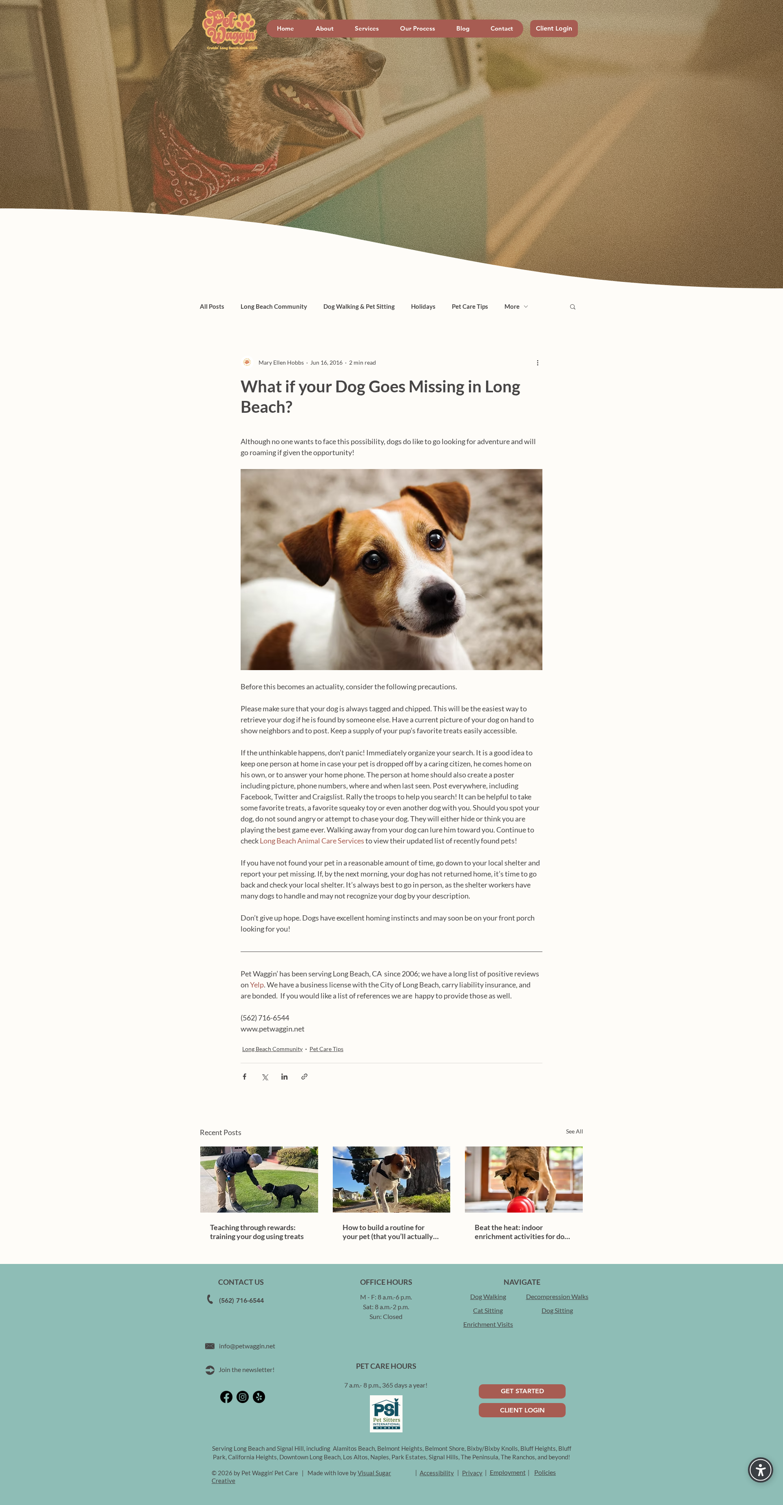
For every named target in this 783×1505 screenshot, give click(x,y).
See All (574, 1131)
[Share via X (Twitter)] (264, 1076)
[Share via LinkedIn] (284, 1076)
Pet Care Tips (470, 306)
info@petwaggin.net (247, 1346)
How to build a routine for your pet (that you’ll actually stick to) (388, 1232)
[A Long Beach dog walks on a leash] (392, 1179)
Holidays (423, 306)
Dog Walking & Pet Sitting (359, 306)
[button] (573, 306)
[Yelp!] (259, 1397)
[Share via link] (304, 1076)
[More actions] (537, 362)
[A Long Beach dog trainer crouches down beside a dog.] (259, 1179)
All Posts (212, 306)
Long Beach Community (274, 306)
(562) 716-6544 (241, 1300)
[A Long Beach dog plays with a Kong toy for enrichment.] (524, 1179)
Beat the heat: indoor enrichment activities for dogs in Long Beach (523, 1232)
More (512, 306)
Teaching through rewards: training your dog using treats (257, 1232)
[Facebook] (226, 1397)
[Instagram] (243, 1397)
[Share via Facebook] (244, 1076)
